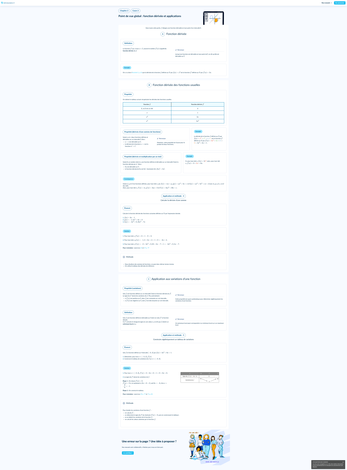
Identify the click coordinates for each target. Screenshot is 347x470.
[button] (173, 28)
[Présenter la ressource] (222, 43)
